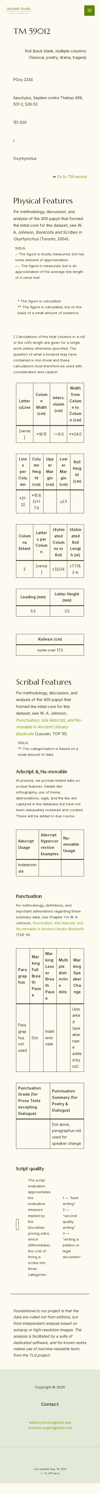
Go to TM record (72, 176)
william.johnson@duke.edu (50, 1422)
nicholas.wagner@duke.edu (50, 1428)
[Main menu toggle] (89, 10)
